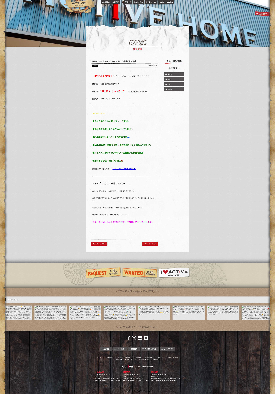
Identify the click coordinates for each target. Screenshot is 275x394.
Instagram (134, 338)
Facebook (129, 338)
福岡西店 (126, 372)
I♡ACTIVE (156, 359)
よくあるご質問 (159, 357)
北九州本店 (99, 372)
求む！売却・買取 (144, 359)
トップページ (100, 357)
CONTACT (262, 14)
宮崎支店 (154, 372)
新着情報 (109, 357)
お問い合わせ (120, 359)
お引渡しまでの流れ (173, 357)
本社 (169, 84)
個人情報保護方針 (150, 349)
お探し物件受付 (131, 359)
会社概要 (106, 349)
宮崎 (169, 79)
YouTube (146, 338)
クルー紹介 (120, 349)
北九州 (170, 74)
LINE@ (140, 338)
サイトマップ (168, 349)
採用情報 (134, 349)
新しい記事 (149, 244)
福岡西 (170, 89)
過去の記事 (100, 244)
